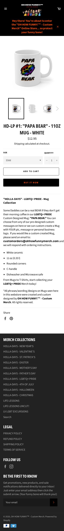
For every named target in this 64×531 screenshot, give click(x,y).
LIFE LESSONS (11, 401)
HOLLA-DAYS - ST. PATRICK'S (19, 357)
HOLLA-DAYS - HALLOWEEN (18, 390)
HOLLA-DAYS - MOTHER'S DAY (20, 368)
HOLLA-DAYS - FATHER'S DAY (19, 374)
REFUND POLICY (12, 439)
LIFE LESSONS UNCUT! (16, 406)
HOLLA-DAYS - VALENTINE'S (19, 352)
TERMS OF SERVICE (14, 450)
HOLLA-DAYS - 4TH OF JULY (18, 384)
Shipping (19, 144)
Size (5, 152)
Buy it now (31, 182)
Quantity (48, 153)
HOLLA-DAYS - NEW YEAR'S (18, 346)
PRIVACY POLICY (12, 433)
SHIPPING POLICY (13, 444)
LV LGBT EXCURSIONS (15, 412)
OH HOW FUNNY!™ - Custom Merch (27, 516)
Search (7, 417)
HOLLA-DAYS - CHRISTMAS (18, 395)
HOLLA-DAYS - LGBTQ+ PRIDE (19, 379)
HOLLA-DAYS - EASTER (16, 363)
